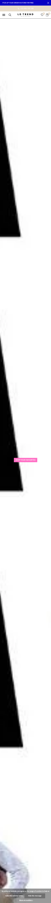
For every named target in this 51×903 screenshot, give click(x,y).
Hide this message (34, 896)
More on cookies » (26, 900)
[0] (47, 14)
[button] (3, 15)
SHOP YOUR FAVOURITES (26, 460)
